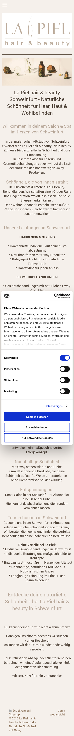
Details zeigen (54, 405)
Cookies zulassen (37, 416)
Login (61, 710)
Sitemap (14, 714)
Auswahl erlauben (37, 427)
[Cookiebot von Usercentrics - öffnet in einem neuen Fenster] (54, 295)
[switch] (65, 369)
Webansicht (57, 714)
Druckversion (21, 710)
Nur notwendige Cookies (37, 437)
